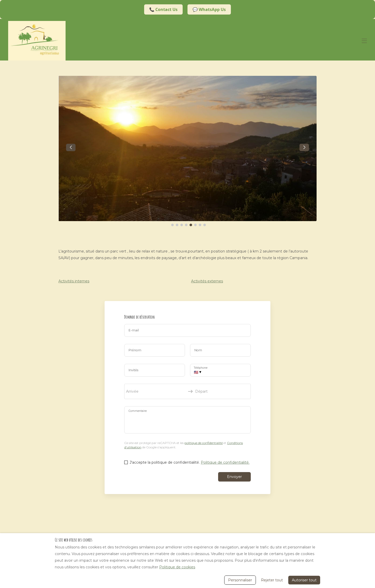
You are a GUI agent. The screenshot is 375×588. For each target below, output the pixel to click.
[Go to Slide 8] (204, 225)
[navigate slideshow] (71, 147)
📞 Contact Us (163, 9)
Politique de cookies (177, 567)
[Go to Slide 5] (191, 225)
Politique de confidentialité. (225, 462)
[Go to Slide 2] (177, 225)
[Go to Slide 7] (200, 225)
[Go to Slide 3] (181, 225)
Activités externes (207, 281)
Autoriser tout (304, 580)
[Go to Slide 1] (172, 225)
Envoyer (234, 476)
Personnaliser (240, 580)
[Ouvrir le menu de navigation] (364, 41)
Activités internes (73, 281)
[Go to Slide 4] (186, 225)
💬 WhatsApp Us (209, 9)
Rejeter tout (272, 580)
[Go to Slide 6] (195, 225)
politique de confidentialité (203, 443)
